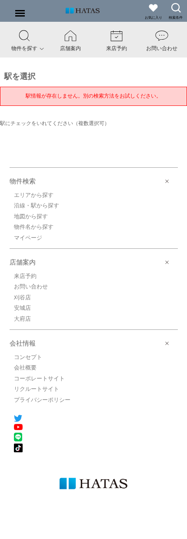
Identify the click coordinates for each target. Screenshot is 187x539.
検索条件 (176, 18)
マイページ (28, 237)
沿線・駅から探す (36, 205)
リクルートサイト (36, 389)
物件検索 (23, 181)
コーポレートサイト (39, 378)
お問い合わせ (31, 286)
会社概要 (25, 367)
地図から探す (31, 216)
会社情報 (23, 343)
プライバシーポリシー (42, 400)
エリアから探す (33, 195)
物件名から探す (33, 227)
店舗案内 (23, 262)
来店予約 (25, 276)
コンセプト (28, 357)
